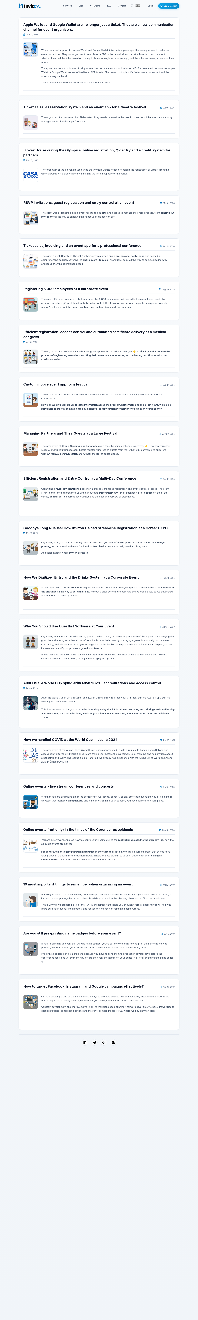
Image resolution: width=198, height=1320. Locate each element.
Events (96, 5)
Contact (122, 5)
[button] (138, 6)
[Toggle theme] (131, 6)
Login (151, 5)
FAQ (109, 5)
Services (67, 5)
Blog (81, 5)
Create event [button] (170, 6)
